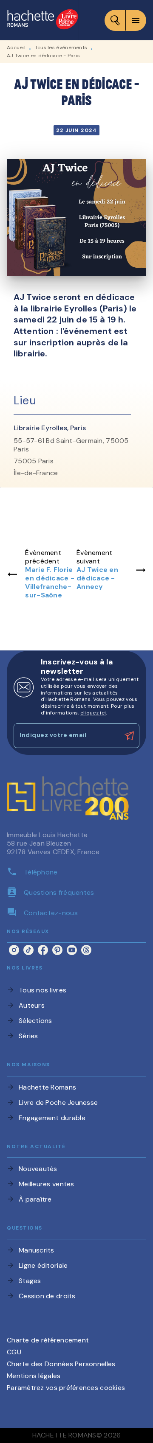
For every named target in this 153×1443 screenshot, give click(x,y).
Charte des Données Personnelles (61, 1363)
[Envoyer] (129, 735)
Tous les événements (61, 47)
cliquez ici (93, 712)
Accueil (16, 47)
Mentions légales (33, 1375)
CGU (14, 1352)
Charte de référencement (48, 1340)
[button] (76, 990)
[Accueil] (42, 20)
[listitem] (14, 950)
